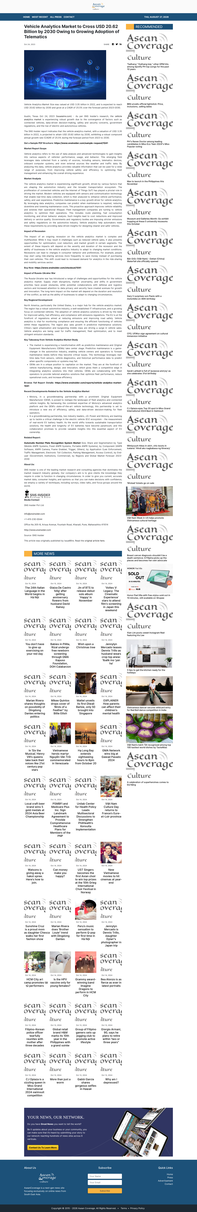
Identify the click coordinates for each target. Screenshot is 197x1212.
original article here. (95, 540)
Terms (124, 1208)
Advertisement (165, 1180)
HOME (26, 17)
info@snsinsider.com (34, 513)
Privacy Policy (137, 1208)
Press (170, 1177)
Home (170, 1174)
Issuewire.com (64, 116)
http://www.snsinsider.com (37, 530)
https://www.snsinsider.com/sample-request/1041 (81, 143)
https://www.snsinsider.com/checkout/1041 (58, 267)
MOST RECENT (40, 17)
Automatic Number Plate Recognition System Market (52, 443)
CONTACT (69, 17)
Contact (169, 1184)
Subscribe (105, 1190)
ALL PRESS (56, 17)
